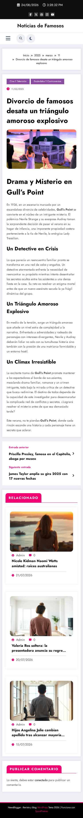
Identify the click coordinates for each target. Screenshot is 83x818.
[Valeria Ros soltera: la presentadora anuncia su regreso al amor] (41, 616)
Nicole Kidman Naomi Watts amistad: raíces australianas (35, 563)
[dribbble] (42, 14)
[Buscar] (20, 38)
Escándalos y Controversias (47, 81)
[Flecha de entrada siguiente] (73, 475)
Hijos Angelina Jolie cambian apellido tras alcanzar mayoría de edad (36, 733)
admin (20, 555)
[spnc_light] (30, 38)
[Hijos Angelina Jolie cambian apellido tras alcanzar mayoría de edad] (41, 701)
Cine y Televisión (18, 81)
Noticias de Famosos (40, 25)
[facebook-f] (31, 14)
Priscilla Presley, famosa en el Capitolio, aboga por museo (40, 456)
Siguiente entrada (20, 467)
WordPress (42, 807)
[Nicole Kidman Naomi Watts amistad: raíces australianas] (41, 531)
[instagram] (47, 14)
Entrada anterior (19, 447)
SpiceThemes (41, 811)
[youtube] (53, 14)
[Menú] (8, 38)
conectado (41, 780)
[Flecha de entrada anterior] (73, 453)
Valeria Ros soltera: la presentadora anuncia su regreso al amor (39, 648)
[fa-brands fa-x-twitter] (36, 14)
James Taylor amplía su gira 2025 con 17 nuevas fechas (38, 476)
